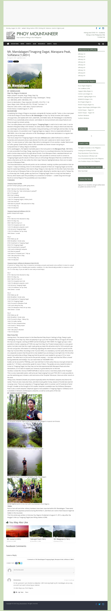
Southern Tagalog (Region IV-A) (87, 96)
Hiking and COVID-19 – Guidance (94, 33)
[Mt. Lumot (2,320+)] (17, 526)
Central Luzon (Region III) (85, 94)
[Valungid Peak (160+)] (40, 526)
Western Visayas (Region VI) (86, 104)
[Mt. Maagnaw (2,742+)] (64, 526)
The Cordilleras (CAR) (84, 88)
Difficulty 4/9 (81, 62)
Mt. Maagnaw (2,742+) (62, 539)
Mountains (15, 44)
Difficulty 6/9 (81, 67)
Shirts (49, 44)
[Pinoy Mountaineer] (32, 33)
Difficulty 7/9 (81, 70)
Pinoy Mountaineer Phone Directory (88, 153)
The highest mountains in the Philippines (89, 148)
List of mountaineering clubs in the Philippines (91, 158)
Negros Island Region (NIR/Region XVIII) (89, 107)
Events (28, 44)
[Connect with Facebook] (16, 563)
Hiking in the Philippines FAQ (95, 35)
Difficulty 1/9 (81, 54)
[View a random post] (103, 44)
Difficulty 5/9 (81, 65)
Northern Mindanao (83, 115)
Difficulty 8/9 (81, 73)
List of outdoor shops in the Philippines (89, 161)
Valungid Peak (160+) (38, 539)
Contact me (101, 37)
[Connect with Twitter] (21, 563)
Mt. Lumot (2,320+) (14, 539)
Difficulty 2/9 (81, 57)
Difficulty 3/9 (81, 59)
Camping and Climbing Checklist (87, 150)
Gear (34, 44)
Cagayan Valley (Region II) (85, 91)
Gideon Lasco (22, 58)
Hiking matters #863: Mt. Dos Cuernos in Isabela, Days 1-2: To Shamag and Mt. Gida (50, 28)
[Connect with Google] (19, 563)
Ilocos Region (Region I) (84, 86)
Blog (55, 44)
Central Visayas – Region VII (86, 110)
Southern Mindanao (83, 118)
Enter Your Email (82, 171)
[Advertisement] (55, 13)
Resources (41, 44)
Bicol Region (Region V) (84, 102)
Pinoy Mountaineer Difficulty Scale (87, 156)
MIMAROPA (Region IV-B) (85, 99)
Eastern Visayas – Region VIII (86, 113)
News (22, 44)
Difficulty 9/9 (81, 75)
